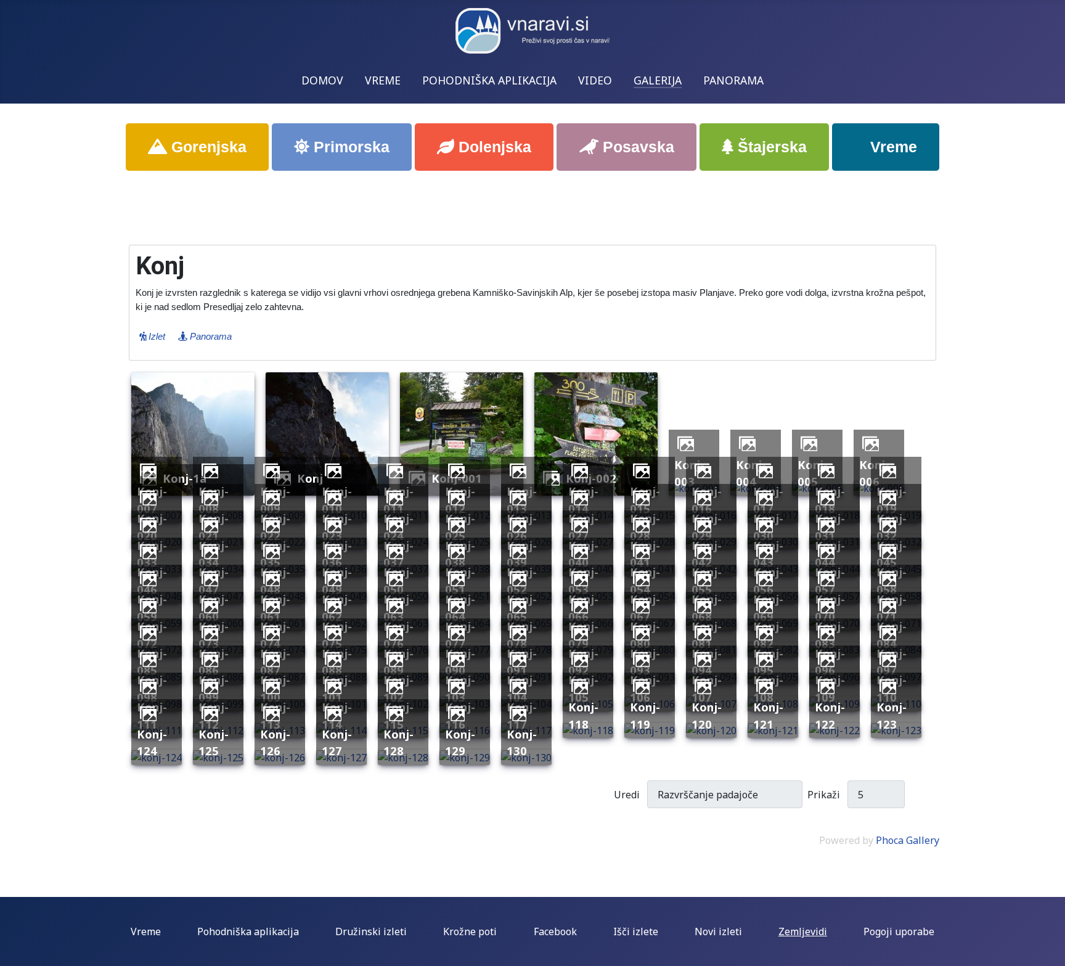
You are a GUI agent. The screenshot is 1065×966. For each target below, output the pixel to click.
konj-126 (275, 742)
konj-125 (213, 742)
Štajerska (770, 146)
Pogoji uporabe (898, 931)
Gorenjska (207, 146)
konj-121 (768, 715)
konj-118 (583, 715)
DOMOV (322, 80)
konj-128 (398, 742)
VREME (383, 80)
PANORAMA (733, 80)
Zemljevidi (802, 931)
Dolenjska (492, 146)
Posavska (636, 146)
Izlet (155, 336)
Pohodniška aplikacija (248, 931)
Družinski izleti (371, 931)
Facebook (555, 931)
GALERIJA (658, 80)
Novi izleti (718, 931)
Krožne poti (470, 931)
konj (310, 478)
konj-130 (522, 742)
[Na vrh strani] (1049, 950)
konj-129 (460, 742)
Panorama (209, 336)
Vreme (891, 146)
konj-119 (645, 715)
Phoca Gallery (907, 840)
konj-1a (184, 478)
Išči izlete (635, 931)
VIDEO (595, 80)
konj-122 (830, 715)
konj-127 (337, 742)
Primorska (349, 146)
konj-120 (707, 715)
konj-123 (891, 715)
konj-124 (152, 742)
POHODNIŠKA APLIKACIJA (489, 80)
